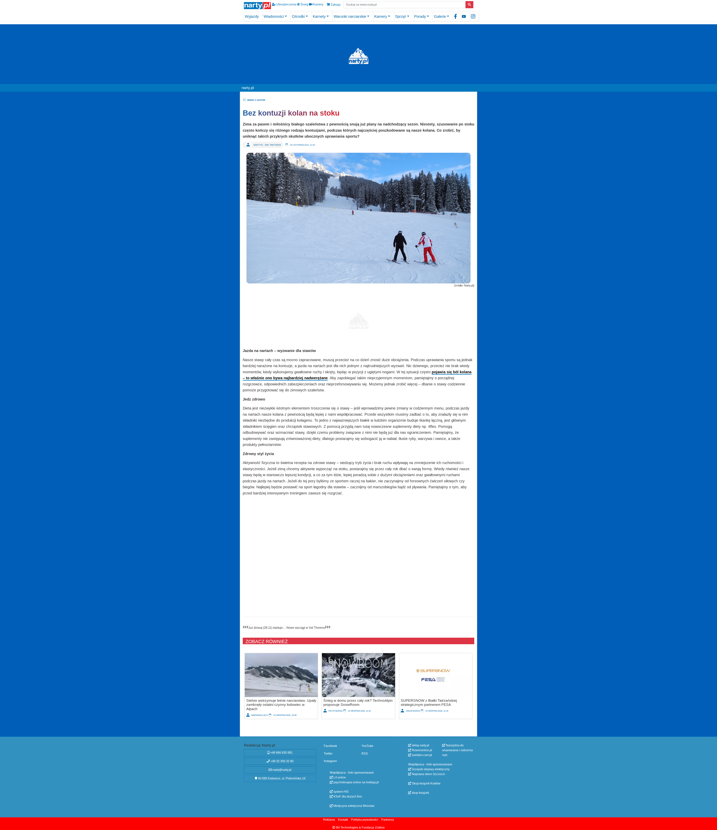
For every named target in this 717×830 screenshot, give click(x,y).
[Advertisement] (358, 319)
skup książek (420, 792)
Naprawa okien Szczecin (428, 774)
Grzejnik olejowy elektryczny (430, 769)
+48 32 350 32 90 (282, 761)
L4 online (339, 777)
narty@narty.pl (281, 769)
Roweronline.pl (421, 750)
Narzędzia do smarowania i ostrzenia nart (457, 750)
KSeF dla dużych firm (347, 796)
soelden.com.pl (421, 755)
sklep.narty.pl (420, 745)
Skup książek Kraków (425, 783)
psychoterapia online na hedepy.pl (356, 782)
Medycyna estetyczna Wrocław (353, 805)
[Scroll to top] (711, 824)
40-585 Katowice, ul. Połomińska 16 (281, 778)
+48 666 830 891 (281, 752)
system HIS (341, 791)
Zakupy (335, 4)
